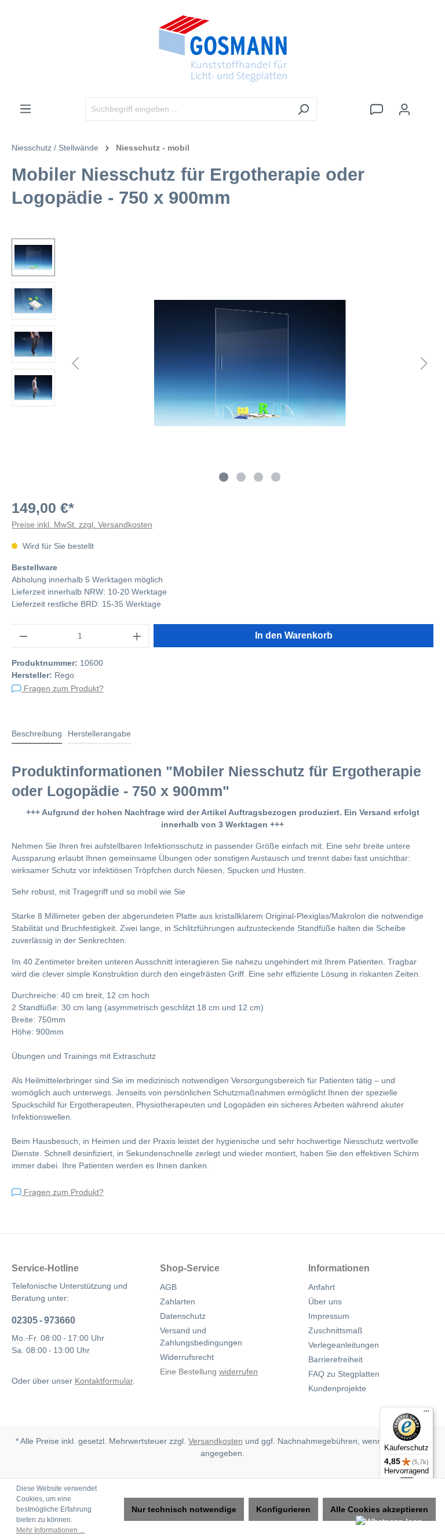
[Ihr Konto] (404, 109)
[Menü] (25, 108)
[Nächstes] (424, 363)
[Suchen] (303, 109)
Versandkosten (215, 1441)
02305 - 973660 (43, 1320)
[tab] (37, 734)
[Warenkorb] (425, 104)
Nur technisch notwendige (184, 1509)
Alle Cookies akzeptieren (379, 1509)
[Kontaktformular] (377, 109)
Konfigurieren (283, 1509)
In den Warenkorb (294, 635)
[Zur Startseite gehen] (222, 48)
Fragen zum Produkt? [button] (62, 688)
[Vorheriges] (75, 363)
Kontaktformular (104, 1380)
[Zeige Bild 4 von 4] (275, 477)
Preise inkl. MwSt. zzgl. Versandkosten (82, 524)
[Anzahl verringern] (23, 636)
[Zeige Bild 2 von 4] (241, 477)
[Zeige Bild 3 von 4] (258, 477)
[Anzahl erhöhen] (137, 636)
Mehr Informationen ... (50, 1530)
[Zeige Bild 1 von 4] (223, 477)
